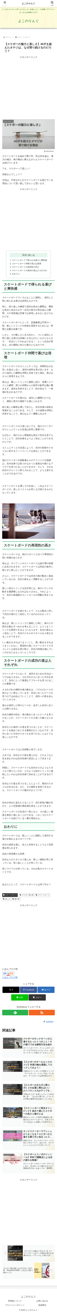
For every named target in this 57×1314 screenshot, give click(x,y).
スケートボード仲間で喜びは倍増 (26, 263)
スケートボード (11, 895)
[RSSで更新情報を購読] (42, 1012)
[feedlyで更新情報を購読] (15, 1012)
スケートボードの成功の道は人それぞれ (29, 270)
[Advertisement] (28, 88)
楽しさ (7, 899)
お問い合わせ (42, 1301)
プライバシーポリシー (14, 1305)
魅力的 (17, 899)
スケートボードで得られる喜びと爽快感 (29, 260)
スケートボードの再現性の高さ (25, 267)
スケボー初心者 (27, 895)
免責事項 (42, 1305)
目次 (24, 255)
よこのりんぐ (28, 3)
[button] (37, 997)
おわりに (16, 274)
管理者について (15, 1301)
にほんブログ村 (10, 977)
